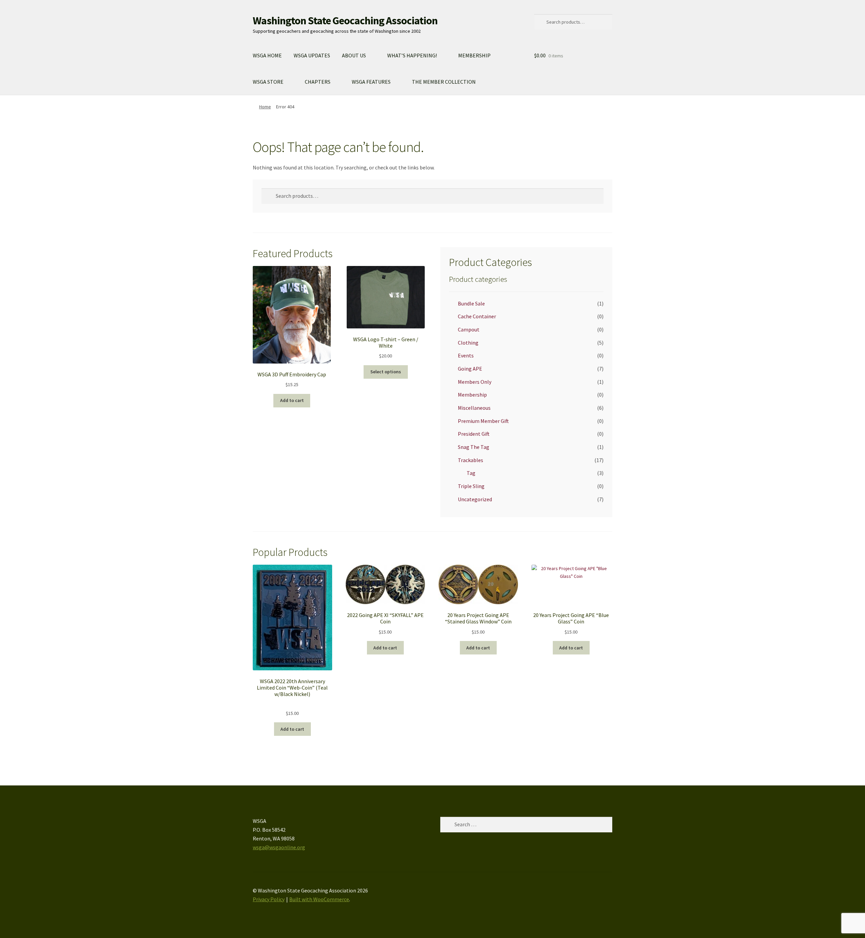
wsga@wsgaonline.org (279, 847)
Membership (472, 394)
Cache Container (477, 316)
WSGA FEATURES (371, 81)
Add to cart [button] (292, 400)
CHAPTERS (317, 81)
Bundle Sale (471, 303)
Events (466, 355)
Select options (385, 372)
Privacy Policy (269, 899)
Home (265, 107)
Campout (468, 329)
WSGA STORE (268, 81)
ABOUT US (354, 55)
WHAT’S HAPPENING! (412, 55)
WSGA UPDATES (312, 55)
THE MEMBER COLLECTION (444, 81)
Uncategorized (475, 499)
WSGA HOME (267, 55)
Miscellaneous (474, 407)
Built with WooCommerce (319, 899)
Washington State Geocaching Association (345, 20)
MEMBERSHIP (474, 55)
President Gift (474, 433)
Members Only (474, 381)
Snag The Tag (473, 447)
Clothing (468, 342)
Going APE (470, 368)
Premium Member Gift (483, 421)
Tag (471, 473)
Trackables (470, 460)
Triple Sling (471, 486)
